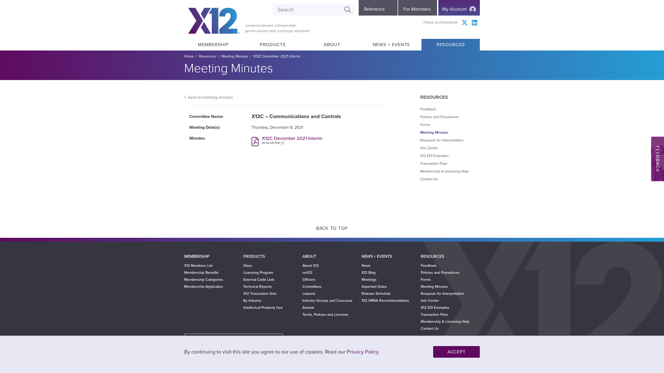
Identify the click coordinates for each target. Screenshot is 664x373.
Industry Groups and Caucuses (327, 300)
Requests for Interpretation (442, 140)
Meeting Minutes (235, 56)
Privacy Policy (362, 352)
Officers (308, 279)
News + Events (391, 44)
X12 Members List (198, 265)
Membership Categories (203, 279)
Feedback (428, 109)
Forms (425, 125)
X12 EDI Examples (434, 156)
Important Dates (374, 286)
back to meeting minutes (210, 97)
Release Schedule (376, 293)
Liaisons (308, 293)
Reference (374, 9)
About (332, 44)
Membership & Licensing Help (444, 171)
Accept (456, 352)
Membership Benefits (201, 272)
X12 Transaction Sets (259, 293)
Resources (451, 44)
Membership (213, 44)
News (366, 265)
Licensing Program (258, 272)
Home (189, 56)
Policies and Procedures (439, 117)
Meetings (369, 279)
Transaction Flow (433, 163)
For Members (417, 9)
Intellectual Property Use (263, 307)
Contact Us (429, 179)
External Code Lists (258, 279)
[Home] (214, 21)
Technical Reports (257, 286)
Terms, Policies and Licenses (325, 314)
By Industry (252, 300)
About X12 (310, 265)
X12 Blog (369, 272)
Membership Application (203, 286)
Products (273, 44)
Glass (247, 265)
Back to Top (332, 228)
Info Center (429, 148)
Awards (308, 307)
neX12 (307, 272)
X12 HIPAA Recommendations (385, 300)
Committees (312, 286)
